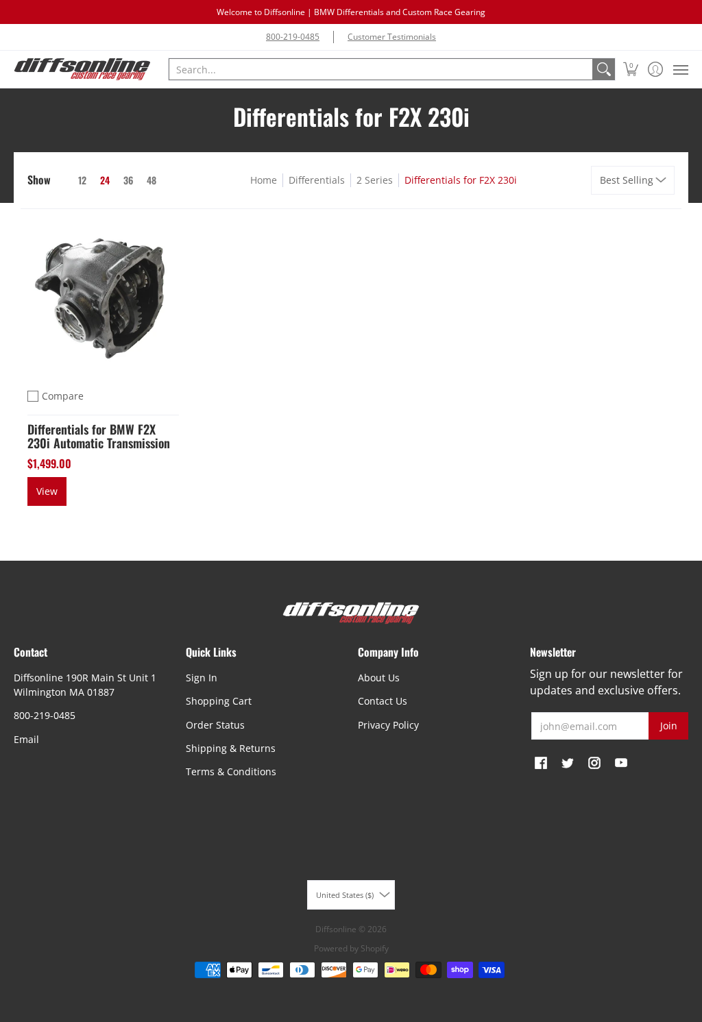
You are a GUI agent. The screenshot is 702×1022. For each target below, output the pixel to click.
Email (26, 739)
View (47, 491)
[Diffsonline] (82, 69)
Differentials (317, 179)
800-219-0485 (292, 36)
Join (668, 725)
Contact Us (382, 700)
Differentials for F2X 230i (460, 179)
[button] (631, 69)
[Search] (604, 69)
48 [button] (151, 180)
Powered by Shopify (351, 948)
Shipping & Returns (231, 748)
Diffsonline (335, 929)
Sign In (201, 677)
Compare (63, 395)
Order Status (215, 724)
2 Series (374, 179)
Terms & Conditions (231, 771)
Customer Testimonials (392, 36)
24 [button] (105, 180)
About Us (379, 677)
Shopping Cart (219, 700)
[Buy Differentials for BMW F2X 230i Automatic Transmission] (103, 298)
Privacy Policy (388, 724)
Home (263, 179)
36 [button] (128, 180)
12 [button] (82, 180)
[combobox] (381, 69)
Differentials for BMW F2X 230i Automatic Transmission (98, 436)
